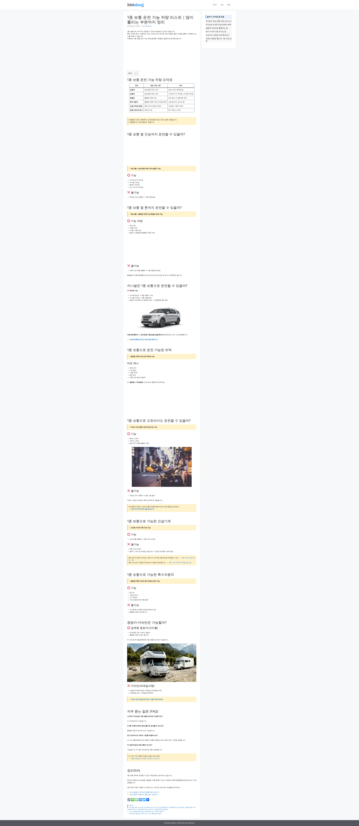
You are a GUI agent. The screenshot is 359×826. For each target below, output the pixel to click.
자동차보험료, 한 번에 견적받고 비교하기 (145, 758)
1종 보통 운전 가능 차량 (136, 807)
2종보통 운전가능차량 (161, 809)
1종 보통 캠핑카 (163, 807)
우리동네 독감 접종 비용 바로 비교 (219, 21)
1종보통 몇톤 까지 (190, 807)
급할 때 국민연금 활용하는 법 (217, 28)
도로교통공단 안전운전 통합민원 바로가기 (144, 792)
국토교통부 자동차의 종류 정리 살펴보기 (143, 794)
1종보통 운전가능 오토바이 (146, 809)
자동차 (215, 5)
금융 (222, 5)
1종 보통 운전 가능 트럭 (151, 807)
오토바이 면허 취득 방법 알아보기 (142, 509)
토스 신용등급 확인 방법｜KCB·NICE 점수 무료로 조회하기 (146, 811)
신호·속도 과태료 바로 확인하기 (217, 35)
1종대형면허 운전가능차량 (176, 807)
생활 (228, 5)
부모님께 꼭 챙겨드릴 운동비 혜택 (218, 25)
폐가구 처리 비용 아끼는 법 (216, 31)
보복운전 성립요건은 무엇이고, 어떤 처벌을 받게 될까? (145, 813)
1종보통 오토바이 (132, 809)
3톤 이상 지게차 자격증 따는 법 (180, 562)
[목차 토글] (135, 73)
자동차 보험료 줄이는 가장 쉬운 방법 (219, 40)
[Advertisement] (161, 55)
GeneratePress (190, 823)
